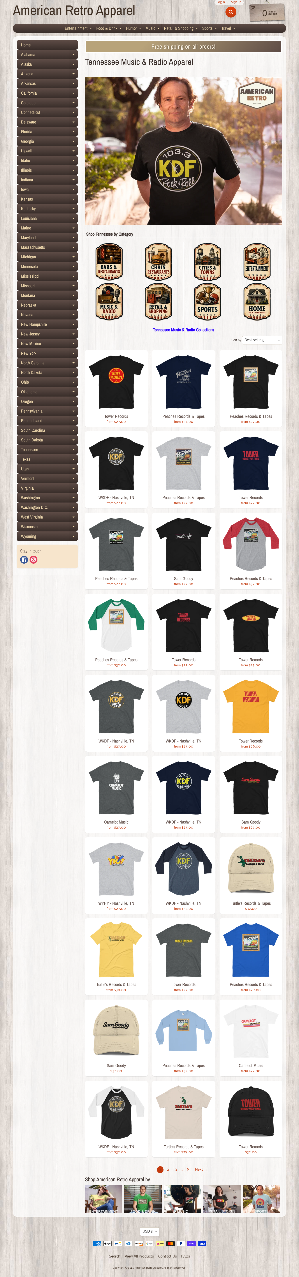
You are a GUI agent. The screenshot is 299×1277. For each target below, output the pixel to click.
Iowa (49, 190)
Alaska (49, 65)
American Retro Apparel (74, 10)
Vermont (49, 479)
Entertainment (79, 29)
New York (49, 354)
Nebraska (49, 306)
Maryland (49, 238)
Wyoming (49, 537)
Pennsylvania (49, 412)
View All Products (139, 1256)
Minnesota (49, 267)
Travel (228, 29)
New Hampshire (49, 325)
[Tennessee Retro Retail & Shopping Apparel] (158, 318)
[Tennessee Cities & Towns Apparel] (207, 278)
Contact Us (167, 1256)
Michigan (49, 258)
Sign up (236, 2)
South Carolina (49, 431)
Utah (49, 470)
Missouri (49, 287)
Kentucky (49, 209)
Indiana (49, 181)
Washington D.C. (49, 508)
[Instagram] (33, 560)
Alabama (49, 55)
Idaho (49, 161)
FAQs (185, 1256)
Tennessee (49, 450)
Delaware (49, 123)
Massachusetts (49, 248)
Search (114, 1256)
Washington (49, 499)
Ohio (49, 383)
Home (26, 45)
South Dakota (49, 441)
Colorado (49, 104)
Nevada (49, 315)
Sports (210, 29)
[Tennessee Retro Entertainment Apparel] (257, 278)
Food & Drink (109, 29)
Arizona (49, 75)
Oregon (49, 402)
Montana (49, 296)
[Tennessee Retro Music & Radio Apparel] (109, 318)
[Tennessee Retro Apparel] (257, 318)
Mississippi (49, 277)
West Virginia (49, 518)
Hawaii (49, 152)
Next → (201, 1170)
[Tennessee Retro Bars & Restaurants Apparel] (109, 278)
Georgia (49, 142)
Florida (49, 132)
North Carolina (49, 364)
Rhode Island (49, 421)
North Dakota (49, 373)
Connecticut (49, 113)
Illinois (49, 171)
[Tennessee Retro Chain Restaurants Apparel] (158, 278)
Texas (49, 460)
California (49, 94)
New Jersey (49, 335)
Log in (221, 2)
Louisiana (49, 219)
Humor (134, 29)
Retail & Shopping (181, 29)
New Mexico (49, 344)
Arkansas (49, 84)
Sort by (236, 340)
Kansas (49, 200)
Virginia (49, 489)
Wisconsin (49, 527)
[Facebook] (24, 560)
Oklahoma (49, 393)
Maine (49, 229)
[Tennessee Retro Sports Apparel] (207, 318)
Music (153, 29)
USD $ (147, 1231)
